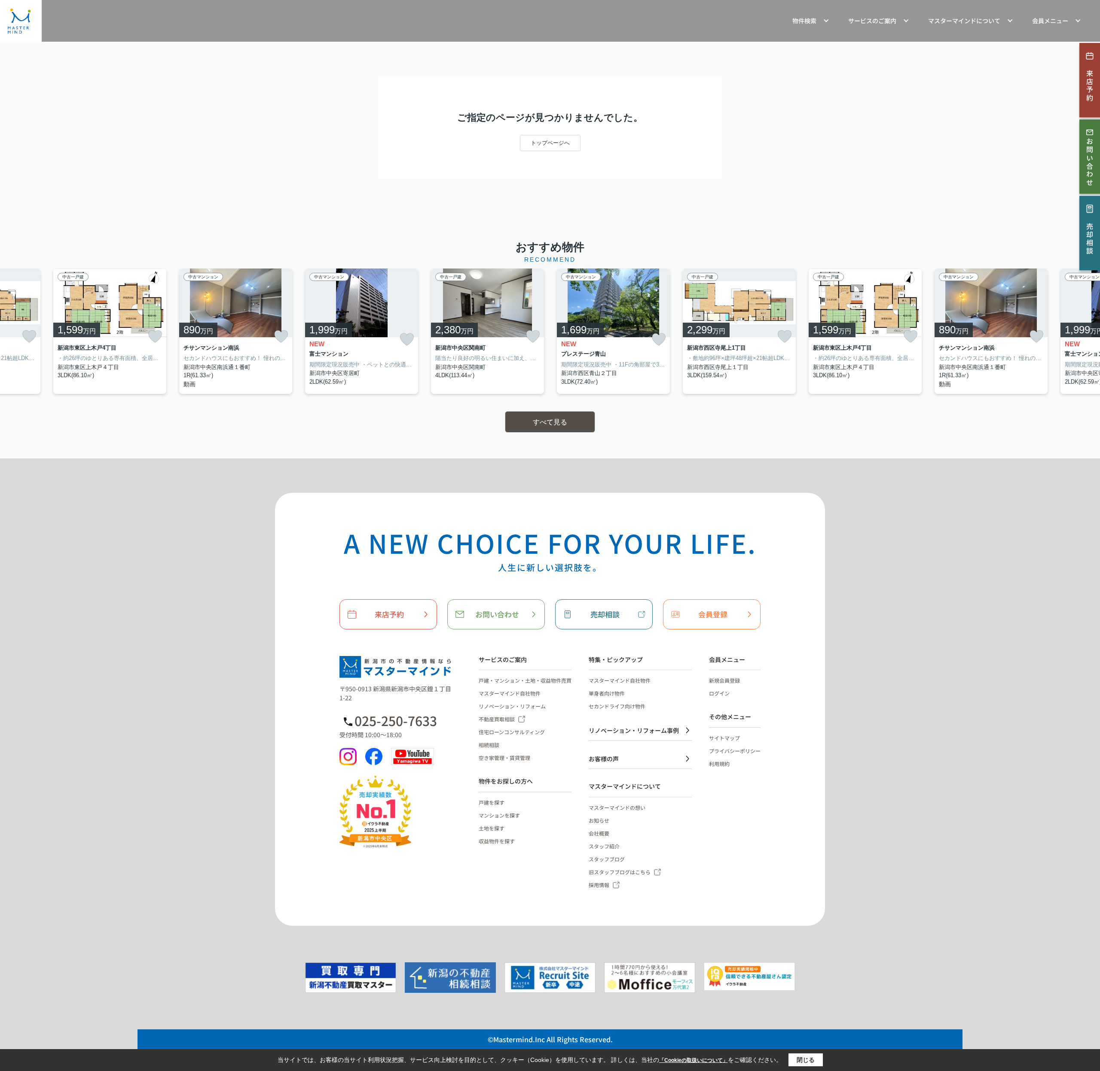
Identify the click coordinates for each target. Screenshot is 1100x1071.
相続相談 (489, 744)
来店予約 (389, 614)
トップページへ (550, 143)
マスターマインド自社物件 (510, 693)
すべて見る (550, 422)
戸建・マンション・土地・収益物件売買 (525, 680)
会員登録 (712, 614)
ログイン (719, 693)
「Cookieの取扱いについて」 (693, 1060)
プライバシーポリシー (735, 750)
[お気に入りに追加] (29, 336)
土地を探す (491, 828)
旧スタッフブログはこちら (620, 872)
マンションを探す (499, 815)
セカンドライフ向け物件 (617, 706)
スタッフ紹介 (604, 846)
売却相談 (605, 614)
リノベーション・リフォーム (512, 706)
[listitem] (362, 331)
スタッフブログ (607, 859)
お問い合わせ (497, 614)
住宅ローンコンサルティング (512, 731)
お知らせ (599, 820)
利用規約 (719, 763)
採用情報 (599, 884)
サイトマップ (724, 737)
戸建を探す (491, 802)
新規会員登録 (724, 680)
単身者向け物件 (607, 693)
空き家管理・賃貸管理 (504, 757)
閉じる (806, 1059)
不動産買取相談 (497, 719)
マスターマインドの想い (617, 807)
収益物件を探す (497, 841)
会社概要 (599, 833)
